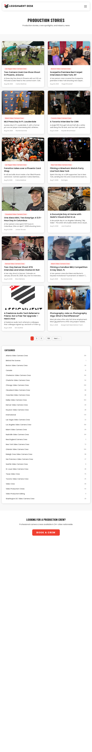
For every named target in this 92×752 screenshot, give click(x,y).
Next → (57, 338)
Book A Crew (46, 532)
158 (48, 338)
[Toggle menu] (85, 6)
